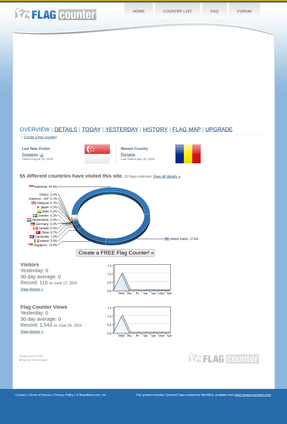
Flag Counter (55, 14)
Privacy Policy (64, 395)
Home (139, 11)
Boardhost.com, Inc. (93, 395)
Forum (244, 11)
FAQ (214, 11)
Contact (20, 395)
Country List (177, 11)
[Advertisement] (144, 82)
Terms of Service (40, 395)
